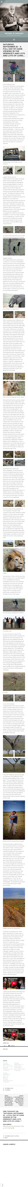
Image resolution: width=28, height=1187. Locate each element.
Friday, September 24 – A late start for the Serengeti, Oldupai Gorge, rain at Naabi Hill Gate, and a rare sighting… (9, 1100)
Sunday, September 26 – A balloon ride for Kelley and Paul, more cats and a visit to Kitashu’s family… (18, 1100)
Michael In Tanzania (14, 33)
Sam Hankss (7, 1124)
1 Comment (8, 1090)
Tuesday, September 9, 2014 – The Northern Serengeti (6, 1076)
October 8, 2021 (9, 1088)
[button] (8, 78)
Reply (6, 1137)
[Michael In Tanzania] (14, 17)
